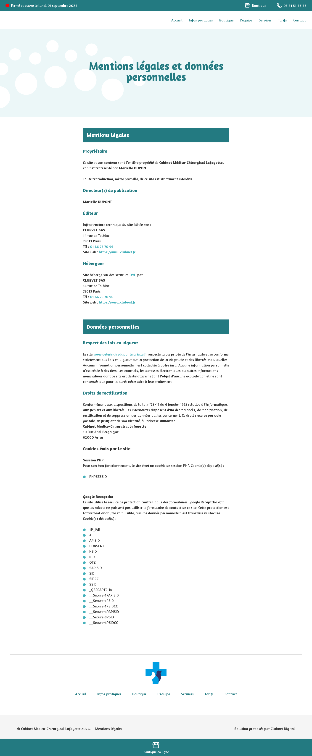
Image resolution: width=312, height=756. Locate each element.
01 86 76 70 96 (101, 246)
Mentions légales (108, 728)
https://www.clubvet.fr (117, 252)
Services (265, 20)
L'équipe (246, 20)
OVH (133, 274)
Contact (299, 20)
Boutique (226, 20)
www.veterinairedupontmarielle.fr (120, 354)
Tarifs (282, 20)
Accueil (176, 20)
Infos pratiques (201, 20)
